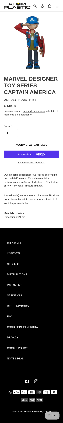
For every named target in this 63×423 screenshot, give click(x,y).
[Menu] (57, 6)
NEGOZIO (13, 264)
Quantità (8, 126)
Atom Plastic (25, 411)
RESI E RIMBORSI (18, 306)
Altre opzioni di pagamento (31, 162)
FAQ (9, 316)
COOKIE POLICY (17, 348)
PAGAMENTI (14, 285)
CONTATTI (13, 253)
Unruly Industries (20, 99)
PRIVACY (12, 337)
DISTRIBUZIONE (17, 274)
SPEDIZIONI (14, 295)
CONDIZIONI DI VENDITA (22, 327)
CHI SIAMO (14, 243)
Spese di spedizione (34, 111)
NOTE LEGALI (15, 358)
